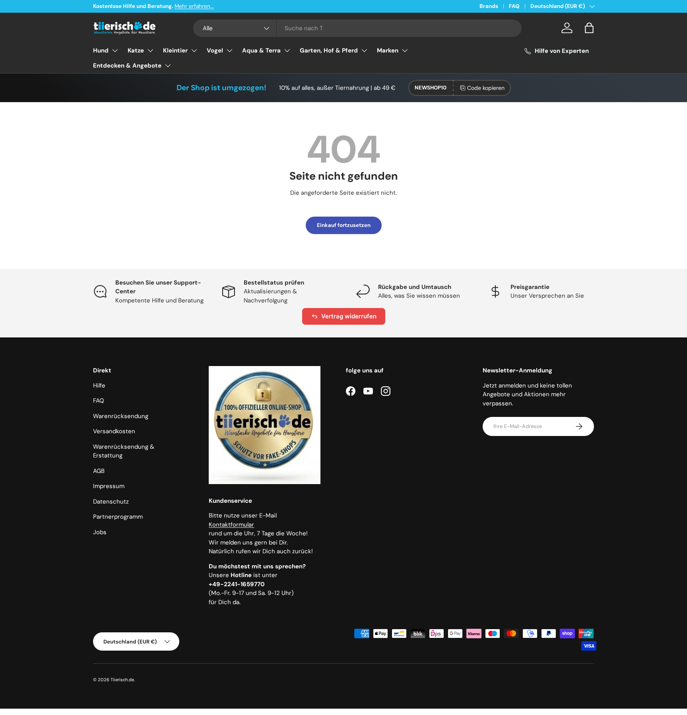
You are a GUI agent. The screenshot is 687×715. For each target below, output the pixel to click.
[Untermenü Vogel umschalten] (229, 50)
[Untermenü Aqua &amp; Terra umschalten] (287, 50)
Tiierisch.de (122, 679)
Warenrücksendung (120, 416)
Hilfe (99, 385)
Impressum (108, 486)
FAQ (514, 6)
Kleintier (175, 50)
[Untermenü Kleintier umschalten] (194, 50)
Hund (101, 50)
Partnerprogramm (118, 517)
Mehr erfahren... (194, 6)
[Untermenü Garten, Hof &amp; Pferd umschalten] (364, 50)
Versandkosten (114, 431)
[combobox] (357, 28)
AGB (99, 471)
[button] (589, 28)
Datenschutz (111, 502)
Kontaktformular (231, 525)
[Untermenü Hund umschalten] (115, 50)
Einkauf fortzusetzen (344, 225)
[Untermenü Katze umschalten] (150, 50)
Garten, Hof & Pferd (329, 50)
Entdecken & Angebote (127, 66)
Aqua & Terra (261, 50)
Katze (136, 50)
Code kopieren (486, 87)
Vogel (215, 50)
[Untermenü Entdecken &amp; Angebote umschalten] (168, 65)
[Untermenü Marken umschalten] (404, 50)
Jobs (100, 532)
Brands (488, 6)
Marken (387, 50)
